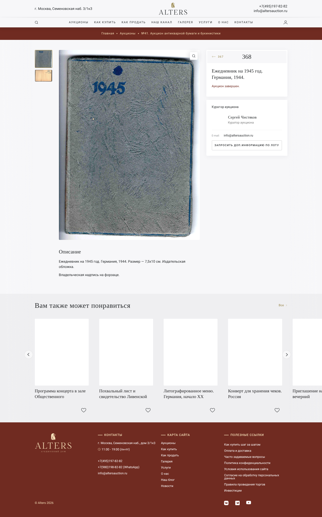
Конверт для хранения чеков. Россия (255, 394)
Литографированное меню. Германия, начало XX (189, 394)
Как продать (134, 22)
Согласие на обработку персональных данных (251, 477)
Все (282, 305)
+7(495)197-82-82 (273, 6)
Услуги (205, 22)
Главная (107, 33)
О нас (223, 22)
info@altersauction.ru (270, 11)
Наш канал (161, 22)
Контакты (243, 22)
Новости (167, 486)
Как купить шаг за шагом (242, 444)
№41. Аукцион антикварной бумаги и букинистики (181, 33)
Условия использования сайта (246, 469)
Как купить (105, 22)
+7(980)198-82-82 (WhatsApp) (119, 467)
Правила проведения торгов (244, 484)
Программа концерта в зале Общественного (60, 394)
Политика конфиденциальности (247, 463)
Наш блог (168, 480)
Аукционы (78, 22)
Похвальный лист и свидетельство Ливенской (123, 394)
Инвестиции (233, 490)
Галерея (185, 22)
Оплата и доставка (237, 451)
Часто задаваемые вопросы (244, 457)
